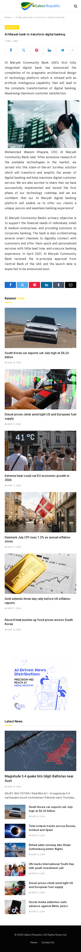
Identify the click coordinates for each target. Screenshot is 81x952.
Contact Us (48, 942)
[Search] (75, 6)
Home (8, 17)
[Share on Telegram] (62, 50)
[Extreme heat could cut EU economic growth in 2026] (40, 451)
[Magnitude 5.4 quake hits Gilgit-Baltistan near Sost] (40, 751)
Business (12, 27)
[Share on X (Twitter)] (24, 50)
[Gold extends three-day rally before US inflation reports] (40, 573)
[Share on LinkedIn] (49, 50)
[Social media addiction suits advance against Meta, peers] (15, 907)
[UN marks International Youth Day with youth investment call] (15, 869)
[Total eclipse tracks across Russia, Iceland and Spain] (15, 831)
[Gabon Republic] (40, 6)
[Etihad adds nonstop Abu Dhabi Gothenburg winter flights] (15, 850)
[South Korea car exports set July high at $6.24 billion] (40, 328)
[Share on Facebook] (11, 50)
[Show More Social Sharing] (72, 50)
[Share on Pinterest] (37, 50)
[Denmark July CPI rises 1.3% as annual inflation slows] (40, 512)
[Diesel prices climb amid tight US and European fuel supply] (40, 389)
